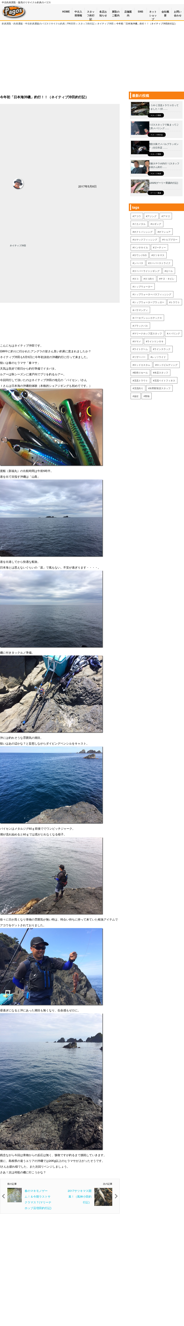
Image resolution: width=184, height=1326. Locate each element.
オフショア (165, 231)
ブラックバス (141, 325)
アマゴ (166, 216)
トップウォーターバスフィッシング (152, 294)
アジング (152, 216)
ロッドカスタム (142, 365)
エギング (156, 224)
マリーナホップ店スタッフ (148, 333)
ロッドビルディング (167, 365)
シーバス (138, 263)
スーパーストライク (160, 263)
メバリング (174, 333)
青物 (147, 396)
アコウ (137, 216)
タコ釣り (149, 278)
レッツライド (159, 357)
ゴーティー (160, 247)
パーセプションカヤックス (148, 317)
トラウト (175, 302)
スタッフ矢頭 (155, 173)
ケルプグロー (171, 239)
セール (169, 271)
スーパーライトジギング (147, 271)
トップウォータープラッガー (149, 302)
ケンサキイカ (141, 247)
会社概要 (165, 12)
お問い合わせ (177, 12)
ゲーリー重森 (155, 193)
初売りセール (141, 372)
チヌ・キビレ (167, 278)
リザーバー (140, 357)
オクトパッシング (143, 231)
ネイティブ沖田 (18, 245)
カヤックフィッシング (145, 239)
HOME (66, 11)
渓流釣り (138, 388)
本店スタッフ (161, 372)
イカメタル (140, 224)
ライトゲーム (141, 349)
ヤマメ (137, 341)
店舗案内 (128, 12)
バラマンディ (141, 310)
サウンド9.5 (140, 255)
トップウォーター (143, 286)
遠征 (136, 396)
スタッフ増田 (155, 115)
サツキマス (158, 255)
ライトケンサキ (155, 341)
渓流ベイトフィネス (164, 380)
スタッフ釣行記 (156, 134)
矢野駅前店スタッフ (160, 388)
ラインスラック (162, 349)
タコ (136, 278)
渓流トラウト (141, 380)
